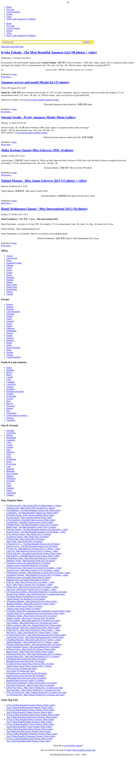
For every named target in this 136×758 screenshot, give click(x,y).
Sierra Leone (11, 284)
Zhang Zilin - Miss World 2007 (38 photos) (24, 541)
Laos (8, 466)
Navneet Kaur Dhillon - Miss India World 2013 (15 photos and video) (35, 594)
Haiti (8, 401)
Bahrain (9, 435)
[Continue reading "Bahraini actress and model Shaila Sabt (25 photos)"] (28, 577)
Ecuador (9, 394)
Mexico (9, 403)
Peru (8, 410)
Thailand (10, 488)
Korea (9, 461)
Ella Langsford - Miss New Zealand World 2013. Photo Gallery (33, 628)
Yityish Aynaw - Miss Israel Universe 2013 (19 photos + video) (33, 570)
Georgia (9, 447)
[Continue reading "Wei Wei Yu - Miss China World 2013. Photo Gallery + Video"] (33, 630)
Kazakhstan (11, 459)
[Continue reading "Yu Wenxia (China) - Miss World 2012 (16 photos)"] (28, 534)
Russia (9, 343)
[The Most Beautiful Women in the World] (68, 2)
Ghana (9, 270)
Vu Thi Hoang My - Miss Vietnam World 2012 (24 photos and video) (35, 695)
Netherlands (11, 331)
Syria (8, 483)
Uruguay (10, 418)
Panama (9, 408)
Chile (8, 379)
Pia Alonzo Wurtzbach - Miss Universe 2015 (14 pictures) (30, 685)
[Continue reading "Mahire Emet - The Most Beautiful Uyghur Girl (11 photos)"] (32, 525)
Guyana (9, 399)
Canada (9, 377)
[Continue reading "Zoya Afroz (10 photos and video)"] (21, 668)
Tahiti (8, 485)
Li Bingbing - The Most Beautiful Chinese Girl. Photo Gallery (32, 513)
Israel (8, 454)
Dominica (10, 389)
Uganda (9, 294)
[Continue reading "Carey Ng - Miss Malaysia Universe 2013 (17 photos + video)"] (33, 549)
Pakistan (9, 476)
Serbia (9, 345)
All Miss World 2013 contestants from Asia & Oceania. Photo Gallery (35, 613)
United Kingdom (13, 357)
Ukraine (9, 355)
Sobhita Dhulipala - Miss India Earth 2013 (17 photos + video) (32, 642)
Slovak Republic (13, 347)
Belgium (10, 307)
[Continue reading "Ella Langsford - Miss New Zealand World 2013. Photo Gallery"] (34, 625)
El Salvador (11, 396)
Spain (8, 350)
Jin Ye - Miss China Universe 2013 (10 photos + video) (29, 584)
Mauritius (10, 277)
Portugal (9, 338)
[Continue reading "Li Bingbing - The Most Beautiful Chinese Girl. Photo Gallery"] (33, 510)
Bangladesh (11, 438)
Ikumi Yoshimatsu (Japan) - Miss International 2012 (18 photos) (44, 208)
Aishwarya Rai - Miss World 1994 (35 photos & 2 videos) (30, 508)
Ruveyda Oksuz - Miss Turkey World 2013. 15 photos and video (33, 690)
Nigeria (9, 282)
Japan (14, 74)
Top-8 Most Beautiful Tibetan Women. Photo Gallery (28, 731)
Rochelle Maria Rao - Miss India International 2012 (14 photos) (33, 656)
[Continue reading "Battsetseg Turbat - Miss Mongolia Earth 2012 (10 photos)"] (31, 558)
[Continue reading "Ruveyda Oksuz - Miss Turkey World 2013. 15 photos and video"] (34, 688)
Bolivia (9, 372)
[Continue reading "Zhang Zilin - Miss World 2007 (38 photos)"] (25, 539)
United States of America (16, 415)
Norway (9, 333)
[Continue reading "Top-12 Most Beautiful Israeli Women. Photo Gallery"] (29, 738)
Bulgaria (10, 309)
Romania (10, 340)
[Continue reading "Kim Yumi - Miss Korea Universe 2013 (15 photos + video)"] (32, 587)
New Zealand (12, 473)
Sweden (9, 352)
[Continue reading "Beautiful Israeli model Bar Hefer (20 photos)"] (26, 659)
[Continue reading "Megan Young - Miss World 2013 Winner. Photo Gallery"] (31, 649)
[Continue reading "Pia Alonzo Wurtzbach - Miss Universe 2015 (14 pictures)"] (31, 683)
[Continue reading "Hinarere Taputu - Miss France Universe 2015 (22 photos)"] (31, 616)
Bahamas (10, 370)
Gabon (9, 268)
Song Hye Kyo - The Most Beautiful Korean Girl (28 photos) (32, 546)
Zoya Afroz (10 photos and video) (20, 671)
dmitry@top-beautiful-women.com (80, 750)
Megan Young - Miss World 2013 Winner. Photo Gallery (30, 652)
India (8, 449)
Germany (10, 321)
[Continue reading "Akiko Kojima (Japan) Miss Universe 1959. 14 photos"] (30, 664)
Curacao (9, 387)
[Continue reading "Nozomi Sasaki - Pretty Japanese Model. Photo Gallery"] (30, 515)
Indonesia (10, 452)
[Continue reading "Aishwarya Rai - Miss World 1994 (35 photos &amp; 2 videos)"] (33, 505)
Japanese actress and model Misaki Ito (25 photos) (35, 82)
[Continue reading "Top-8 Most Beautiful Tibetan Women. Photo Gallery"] (29, 729)
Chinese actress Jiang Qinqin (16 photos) (23, 608)
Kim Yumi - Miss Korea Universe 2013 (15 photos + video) (31, 589)
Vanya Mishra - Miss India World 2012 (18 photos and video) (32, 623)
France (9, 319)
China (8, 442)
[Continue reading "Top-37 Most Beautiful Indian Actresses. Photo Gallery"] (30, 719)
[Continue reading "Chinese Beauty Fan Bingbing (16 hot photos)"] (26, 596)
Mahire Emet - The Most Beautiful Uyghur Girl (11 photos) (31, 527)
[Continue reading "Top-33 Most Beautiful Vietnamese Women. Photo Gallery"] (32, 734)
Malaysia (10, 469)
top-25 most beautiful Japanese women (42, 100)
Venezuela (10, 420)
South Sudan (11, 289)
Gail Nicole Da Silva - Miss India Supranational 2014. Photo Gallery (35, 637)
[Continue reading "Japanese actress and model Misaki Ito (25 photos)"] (28, 563)
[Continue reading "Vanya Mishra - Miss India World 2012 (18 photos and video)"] (33, 620)
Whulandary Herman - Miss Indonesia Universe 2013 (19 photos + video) (37, 575)
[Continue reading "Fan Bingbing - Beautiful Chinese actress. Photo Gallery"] (31, 520)
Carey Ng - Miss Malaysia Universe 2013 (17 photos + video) (32, 551)
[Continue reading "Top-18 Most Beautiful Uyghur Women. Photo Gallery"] (30, 724)
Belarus (9, 304)
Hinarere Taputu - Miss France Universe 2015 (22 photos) (30, 618)
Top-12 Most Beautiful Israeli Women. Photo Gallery (28, 741)
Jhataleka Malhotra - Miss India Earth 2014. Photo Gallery (30, 604)
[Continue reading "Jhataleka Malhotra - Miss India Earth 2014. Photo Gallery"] (31, 601)
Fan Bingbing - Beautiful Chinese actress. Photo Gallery (30, 522)
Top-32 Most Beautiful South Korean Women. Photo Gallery (32, 717)
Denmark (10, 314)
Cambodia (10, 440)
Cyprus (9, 445)
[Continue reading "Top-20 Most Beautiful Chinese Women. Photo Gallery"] (30, 710)
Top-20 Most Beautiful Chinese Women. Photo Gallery (29, 712)
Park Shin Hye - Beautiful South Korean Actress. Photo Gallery (33, 556)
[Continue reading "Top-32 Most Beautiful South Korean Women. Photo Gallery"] (33, 715)
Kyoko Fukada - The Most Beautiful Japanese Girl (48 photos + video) (49, 52)
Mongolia (10, 471)
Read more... (6, 77)
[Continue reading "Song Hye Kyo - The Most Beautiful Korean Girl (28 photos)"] (33, 544)
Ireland (9, 326)
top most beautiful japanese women (32, 133)
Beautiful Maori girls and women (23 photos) (25, 680)
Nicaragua (10, 406)
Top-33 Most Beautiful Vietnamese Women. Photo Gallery (31, 736)
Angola (9, 256)
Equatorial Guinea (14, 263)
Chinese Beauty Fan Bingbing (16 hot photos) (25, 599)
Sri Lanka (10, 481)
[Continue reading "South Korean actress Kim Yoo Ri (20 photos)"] (26, 673)
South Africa (11, 287)
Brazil (8, 375)
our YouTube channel (73, 745)
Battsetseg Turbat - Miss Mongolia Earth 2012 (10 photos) (30, 561)
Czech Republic (13, 311)
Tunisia (9, 292)
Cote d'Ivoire (11, 258)
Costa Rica (11, 384)
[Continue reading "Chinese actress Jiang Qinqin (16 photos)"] (24, 606)
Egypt (8, 260)
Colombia (10, 382)
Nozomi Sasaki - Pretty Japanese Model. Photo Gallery (38, 117)
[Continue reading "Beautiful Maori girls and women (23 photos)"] (26, 678)
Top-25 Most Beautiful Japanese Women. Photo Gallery (29, 707)
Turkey (9, 490)
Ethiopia (9, 265)
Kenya (9, 275)
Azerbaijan (11, 433)
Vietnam (9, 495)
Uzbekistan (11, 493)
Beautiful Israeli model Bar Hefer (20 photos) (25, 661)
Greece (9, 323)
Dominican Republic (15, 391)
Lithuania (10, 328)
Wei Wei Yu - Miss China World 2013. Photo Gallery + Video (32, 632)
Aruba (9, 367)
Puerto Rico (11, 413)
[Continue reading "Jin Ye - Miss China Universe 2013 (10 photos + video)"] (30, 582)
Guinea (9, 272)
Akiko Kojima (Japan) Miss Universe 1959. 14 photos (37, 150)
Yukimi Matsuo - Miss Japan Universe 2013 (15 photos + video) (44, 180)
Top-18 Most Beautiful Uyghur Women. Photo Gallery (29, 727)
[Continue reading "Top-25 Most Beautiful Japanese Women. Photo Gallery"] (30, 705)
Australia (10, 430)
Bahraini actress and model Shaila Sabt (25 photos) (27, 580)
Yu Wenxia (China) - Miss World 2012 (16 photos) (27, 537)
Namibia (10, 280)
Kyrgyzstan (11, 464)
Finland (9, 316)
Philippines (11, 478)
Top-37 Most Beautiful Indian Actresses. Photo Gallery (29, 722)
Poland (9, 335)
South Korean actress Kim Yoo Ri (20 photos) (25, 676)
